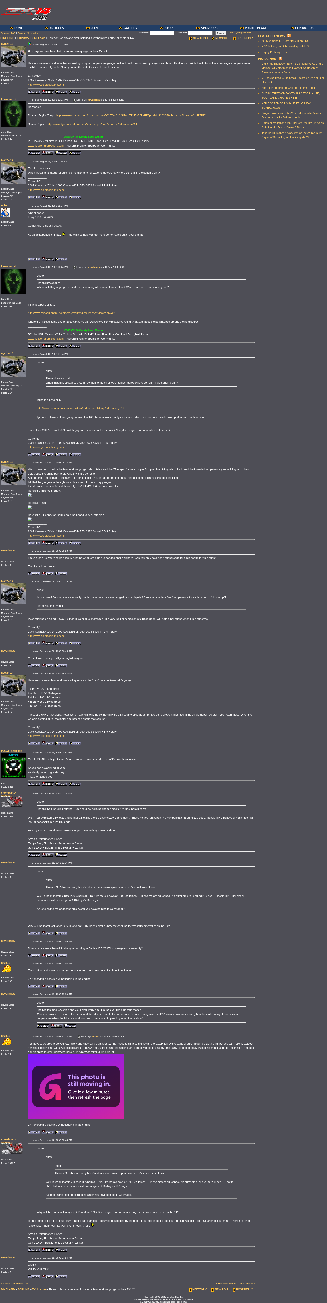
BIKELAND (7, 38)
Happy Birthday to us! (274, 52)
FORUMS (23, 38)
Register (5, 33)
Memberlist (32, 33)
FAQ (13, 33)
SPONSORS (209, 28)
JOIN (94, 28)
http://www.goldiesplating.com (46, 84)
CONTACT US (304, 28)
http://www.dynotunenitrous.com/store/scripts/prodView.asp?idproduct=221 (92, 124)
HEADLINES (267, 58)
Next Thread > (247, 1283)
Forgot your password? (240, 32)
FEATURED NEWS (271, 36)
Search (21, 33)
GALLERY (130, 28)
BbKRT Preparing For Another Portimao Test (288, 87)
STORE (170, 28)
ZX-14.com (38, 38)
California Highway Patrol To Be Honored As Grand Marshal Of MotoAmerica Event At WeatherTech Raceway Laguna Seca (292, 68)
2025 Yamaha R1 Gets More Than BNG (285, 41)
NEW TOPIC (200, 38)
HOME (18, 28)
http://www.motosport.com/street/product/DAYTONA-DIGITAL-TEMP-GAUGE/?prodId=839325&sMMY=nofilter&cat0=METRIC (131, 115)
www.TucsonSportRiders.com (46, 145)
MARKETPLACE (256, 28)
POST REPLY (245, 38)
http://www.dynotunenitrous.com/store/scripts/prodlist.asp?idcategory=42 (71, 313)
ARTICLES (56, 28)
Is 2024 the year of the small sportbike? (285, 46)
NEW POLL (222, 38)
